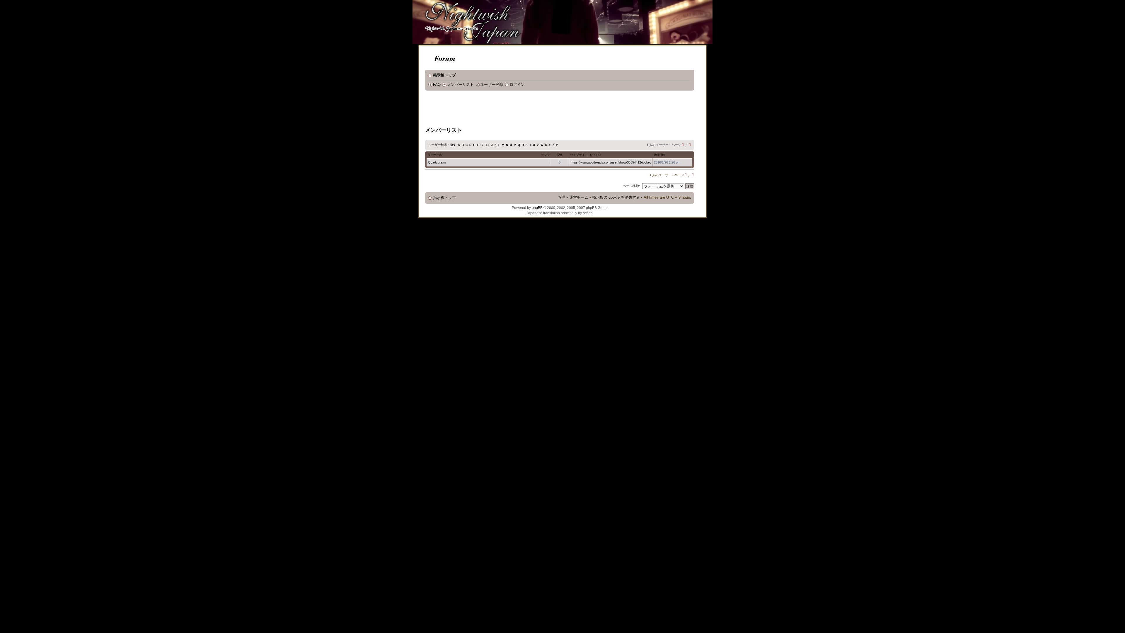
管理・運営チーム (573, 197)
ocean (588, 213)
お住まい (595, 154)
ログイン (517, 85)
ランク (545, 154)
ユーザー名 (434, 154)
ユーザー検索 (437, 145)
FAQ (437, 85)
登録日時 (659, 154)
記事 (560, 154)
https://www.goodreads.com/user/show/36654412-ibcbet (611, 162)
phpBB (537, 208)
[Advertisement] (531, 109)
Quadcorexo (437, 162)
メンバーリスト (460, 85)
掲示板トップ (444, 75)
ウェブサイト (579, 154)
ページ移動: (631, 186)
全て (453, 145)
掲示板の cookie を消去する (616, 197)
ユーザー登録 (491, 85)
